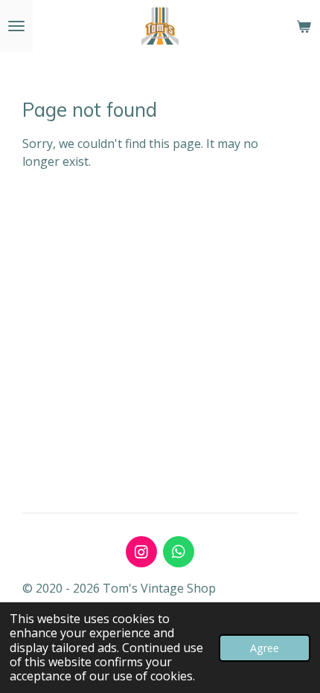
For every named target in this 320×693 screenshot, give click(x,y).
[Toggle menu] (16, 26)
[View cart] (303, 26)
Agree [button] (264, 648)
